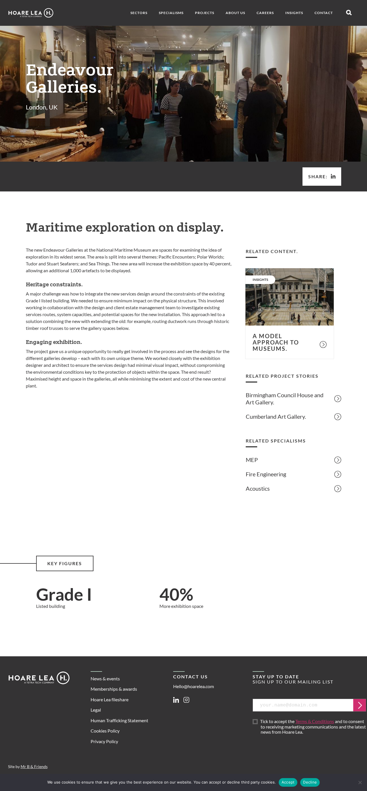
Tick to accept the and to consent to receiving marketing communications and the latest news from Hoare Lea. (313, 727)
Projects (204, 13)
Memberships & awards (114, 689)
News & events (105, 678)
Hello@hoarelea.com (193, 686)
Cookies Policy (105, 730)
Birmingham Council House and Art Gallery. (284, 398)
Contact (324, 13)
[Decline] (360, 782)
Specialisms (171, 13)
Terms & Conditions (314, 721)
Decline (310, 782)
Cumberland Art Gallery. (276, 416)
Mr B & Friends (34, 766)
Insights (294, 13)
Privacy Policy (104, 741)
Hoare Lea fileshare (109, 699)
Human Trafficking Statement (119, 720)
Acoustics (258, 488)
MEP (252, 459)
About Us (235, 13)
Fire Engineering (266, 474)
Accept (288, 782)
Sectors (138, 13)
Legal (96, 709)
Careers (265, 13)
